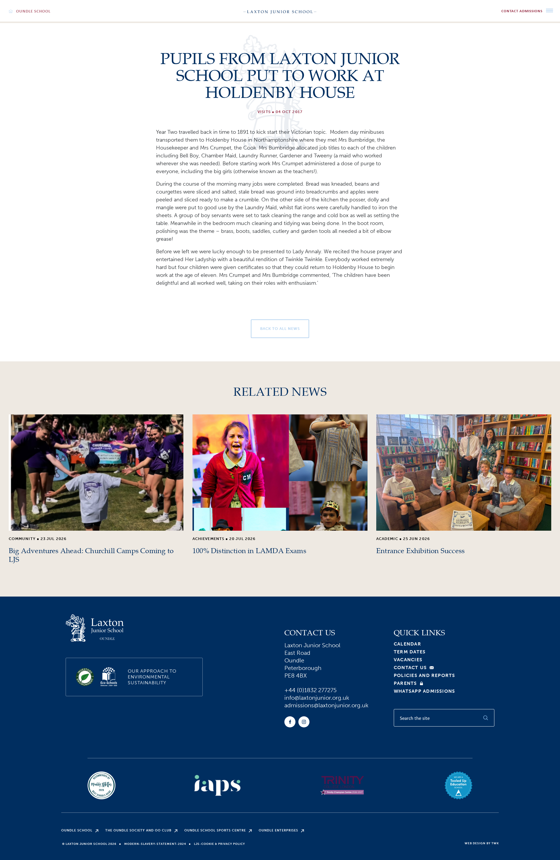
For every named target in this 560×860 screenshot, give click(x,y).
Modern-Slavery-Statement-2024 (155, 844)
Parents (405, 683)
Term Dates (410, 652)
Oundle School (76, 830)
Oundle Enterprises (278, 830)
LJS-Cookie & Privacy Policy (219, 844)
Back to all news (280, 328)
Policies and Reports (424, 675)
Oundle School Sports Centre (215, 830)
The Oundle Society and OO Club (138, 830)
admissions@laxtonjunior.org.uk (326, 705)
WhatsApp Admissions (424, 691)
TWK (495, 843)
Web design (475, 843)
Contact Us (410, 667)
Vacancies (408, 659)
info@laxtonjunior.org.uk (316, 697)
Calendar (407, 644)
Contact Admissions (521, 10)
